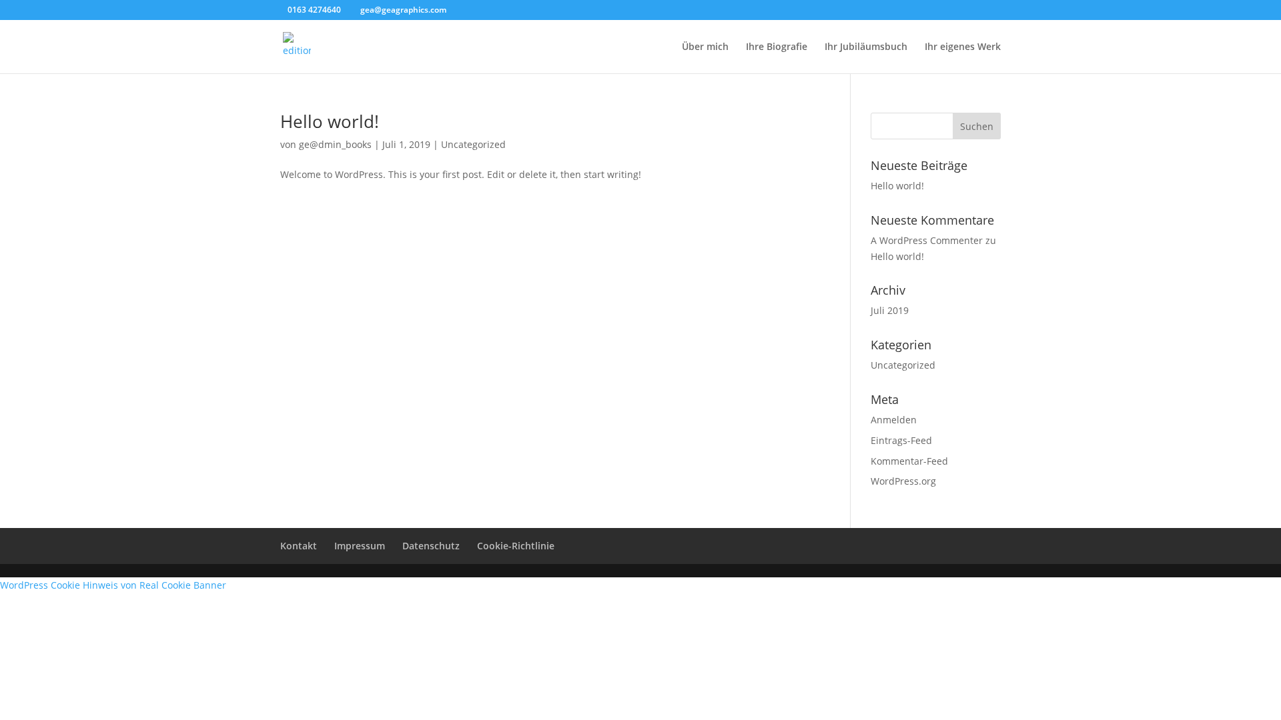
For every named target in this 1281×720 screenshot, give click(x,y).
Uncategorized (473, 144)
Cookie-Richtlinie (515, 545)
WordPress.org (903, 481)
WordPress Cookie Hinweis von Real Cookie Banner (113, 585)
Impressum (359, 545)
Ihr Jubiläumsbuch (866, 47)
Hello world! (329, 121)
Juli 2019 (890, 310)
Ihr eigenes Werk (963, 47)
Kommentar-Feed (909, 461)
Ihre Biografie (776, 47)
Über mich (705, 47)
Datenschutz (431, 545)
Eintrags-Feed (901, 440)
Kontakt (298, 545)
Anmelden (894, 419)
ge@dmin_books (335, 144)
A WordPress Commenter (927, 240)
